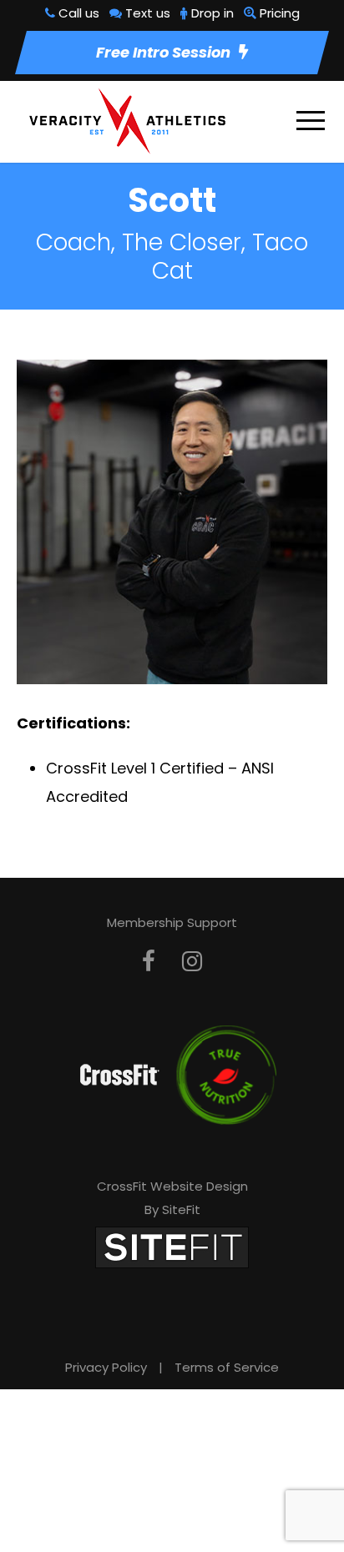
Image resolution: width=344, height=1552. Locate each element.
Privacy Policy (106, 1367)
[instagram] (192, 962)
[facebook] (148, 962)
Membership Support (172, 922)
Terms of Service (227, 1367)
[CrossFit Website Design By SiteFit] (172, 1246)
